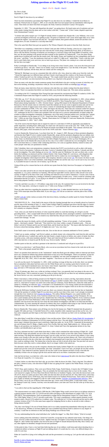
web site (23, 197)
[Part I (44, 8)
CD (50, 152)
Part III (57, 8)
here (78, 84)
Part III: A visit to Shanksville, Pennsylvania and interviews (34, 440)
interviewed (65, 356)
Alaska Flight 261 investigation (82, 318)
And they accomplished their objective (75, 378)
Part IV (64, 8)
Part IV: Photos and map (22, 442)
